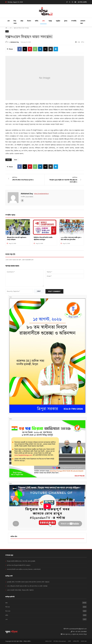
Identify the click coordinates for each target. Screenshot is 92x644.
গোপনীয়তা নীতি (76, 641)
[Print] (50, 49)
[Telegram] (56, 49)
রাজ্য (22, 21)
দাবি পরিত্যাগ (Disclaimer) (59, 641)
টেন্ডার (65, 21)
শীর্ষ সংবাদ (45, 607)
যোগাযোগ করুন (82, 22)
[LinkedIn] (40, 49)
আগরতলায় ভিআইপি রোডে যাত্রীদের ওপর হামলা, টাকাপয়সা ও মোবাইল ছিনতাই (24, 569)
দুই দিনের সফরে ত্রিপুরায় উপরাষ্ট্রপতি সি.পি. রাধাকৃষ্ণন (18, 565)
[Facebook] (19, 49)
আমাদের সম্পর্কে (48, 641)
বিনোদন (29, 21)
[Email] (45, 49)
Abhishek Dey (14, 42)
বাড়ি (6, 28)
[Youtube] (75, 2)
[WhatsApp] (35, 49)
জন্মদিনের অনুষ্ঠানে (34, 104)
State (15, 159)
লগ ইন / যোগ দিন (83, 2)
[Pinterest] (30, 49)
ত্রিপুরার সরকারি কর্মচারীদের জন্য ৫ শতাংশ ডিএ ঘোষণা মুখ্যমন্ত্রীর (21, 561)
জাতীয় (36, 21)
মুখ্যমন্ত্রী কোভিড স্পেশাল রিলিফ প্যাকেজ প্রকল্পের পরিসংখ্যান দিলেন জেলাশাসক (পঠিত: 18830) (28, 582)
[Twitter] (69, 2)
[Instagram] (72, 2)
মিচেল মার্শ (74, 104)
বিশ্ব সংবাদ (15, 22)
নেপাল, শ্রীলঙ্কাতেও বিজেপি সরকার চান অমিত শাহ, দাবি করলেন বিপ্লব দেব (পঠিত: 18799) (27, 586)
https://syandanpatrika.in (41, 193)
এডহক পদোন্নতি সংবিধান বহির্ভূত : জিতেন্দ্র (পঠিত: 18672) (20, 590)
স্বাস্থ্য (50, 21)
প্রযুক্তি (58, 21)
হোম (8, 21)
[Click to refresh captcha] (39, 291)
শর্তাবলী (69, 641)
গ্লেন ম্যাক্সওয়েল (65, 104)
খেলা (43, 21)
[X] (25, 49)
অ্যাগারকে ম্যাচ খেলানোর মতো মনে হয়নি (65, 115)
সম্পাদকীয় (73, 21)
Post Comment (54, 291)
